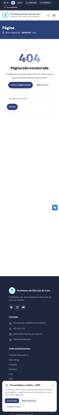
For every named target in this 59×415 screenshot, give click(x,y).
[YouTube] (23, 307)
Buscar (12, 106)
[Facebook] (11, 307)
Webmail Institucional (22, 339)
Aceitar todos (12, 401)
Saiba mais (19, 395)
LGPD (11, 379)
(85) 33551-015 (19, 328)
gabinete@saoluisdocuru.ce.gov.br (27, 334)
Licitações (13, 364)
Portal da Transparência (18, 355)
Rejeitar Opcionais (29, 401)
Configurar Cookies (14, 406)
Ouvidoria (13, 369)
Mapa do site (43, 85)
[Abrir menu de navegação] (54, 15)
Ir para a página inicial (20, 85)
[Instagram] (17, 307)
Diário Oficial (14, 360)
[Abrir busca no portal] (48, 15)
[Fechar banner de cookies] (52, 385)
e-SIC (11, 374)
